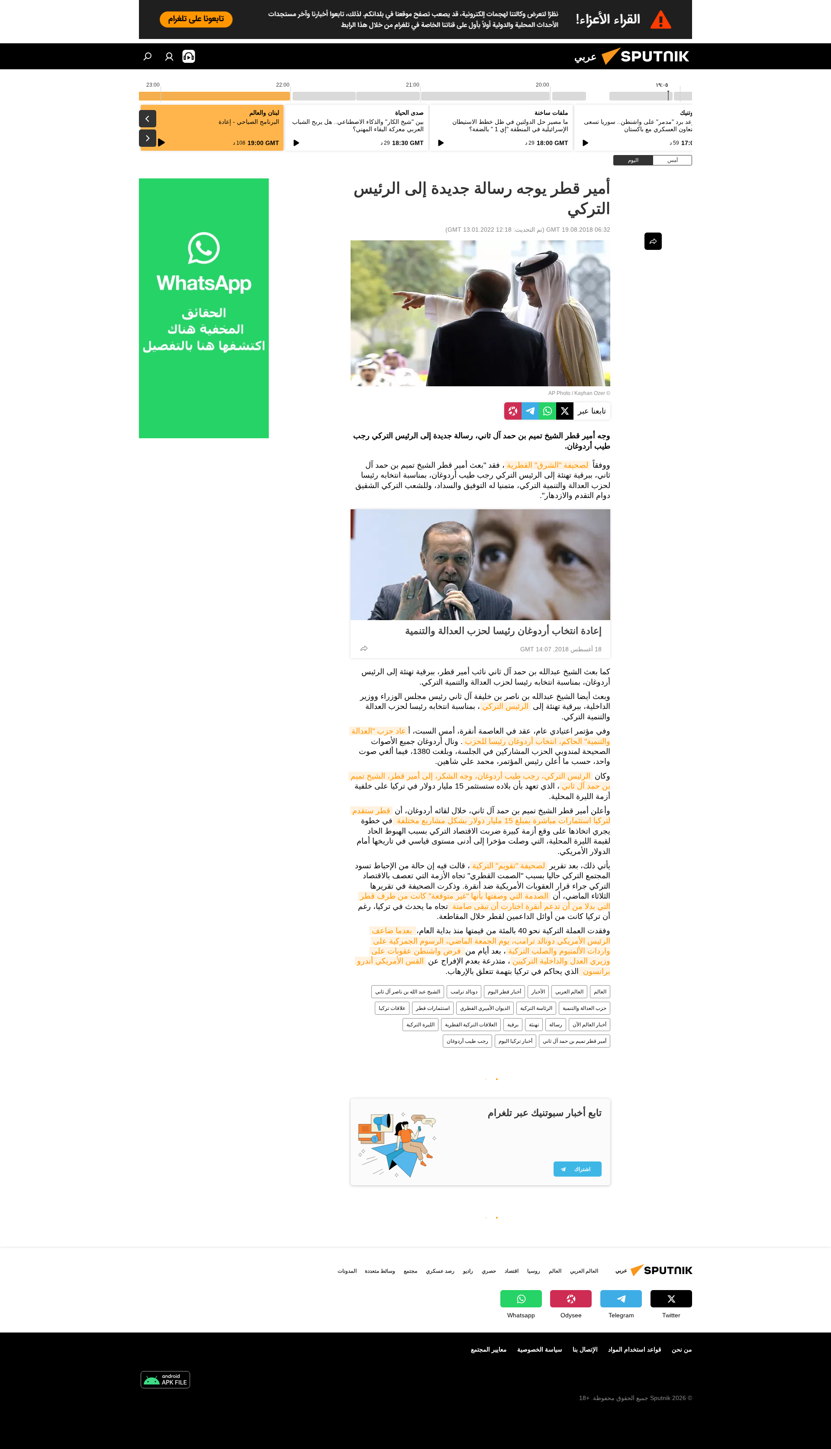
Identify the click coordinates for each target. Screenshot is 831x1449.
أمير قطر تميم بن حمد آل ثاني (574, 1041)
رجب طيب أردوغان (467, 1041)
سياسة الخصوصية (539, 1349)
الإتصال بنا (585, 1349)
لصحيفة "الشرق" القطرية (547, 465)
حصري (489, 1271)
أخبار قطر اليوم (504, 992)
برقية (513, 1025)
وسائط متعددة (380, 1271)
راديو (468, 1271)
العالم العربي (569, 992)
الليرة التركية (420, 1025)
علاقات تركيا (392, 1008)
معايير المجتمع (489, 1349)
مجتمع (410, 1271)
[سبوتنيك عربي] (649, 67)
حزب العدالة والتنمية (584, 1008)
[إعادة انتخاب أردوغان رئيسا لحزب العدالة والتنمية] (480, 564)
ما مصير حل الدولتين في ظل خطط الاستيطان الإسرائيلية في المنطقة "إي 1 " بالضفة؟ (510, 125)
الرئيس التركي (505, 706)
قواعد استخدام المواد (634, 1349)
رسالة (555, 1025)
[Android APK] (165, 1381)
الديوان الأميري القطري (485, 1008)
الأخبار (538, 992)
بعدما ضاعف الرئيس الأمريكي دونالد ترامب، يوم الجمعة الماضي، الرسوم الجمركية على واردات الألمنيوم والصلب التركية (490, 940)
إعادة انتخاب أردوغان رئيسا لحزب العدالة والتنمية (503, 630)
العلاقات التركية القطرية (471, 1025)
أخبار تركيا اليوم (515, 1041)
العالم (600, 992)
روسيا (533, 1271)
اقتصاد (512, 1271)
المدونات (347, 1271)
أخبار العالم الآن (589, 1025)
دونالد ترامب (464, 992)
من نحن (682, 1349)
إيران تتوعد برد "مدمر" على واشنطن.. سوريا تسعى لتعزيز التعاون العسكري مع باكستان (648, 125)
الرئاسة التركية (536, 1008)
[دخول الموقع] (169, 56)
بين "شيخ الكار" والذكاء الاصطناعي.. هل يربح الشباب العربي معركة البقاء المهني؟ (358, 125)
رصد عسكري (440, 1271)
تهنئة (534, 1025)
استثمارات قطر (433, 1008)
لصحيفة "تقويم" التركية (508, 865)
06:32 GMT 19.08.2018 (578, 229)
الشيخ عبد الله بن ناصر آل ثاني (407, 992)
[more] (364, 648)
